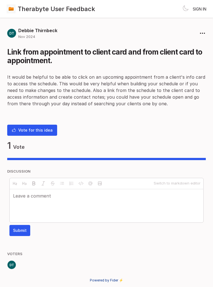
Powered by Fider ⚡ (106, 280)
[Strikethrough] (53, 183)
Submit (20, 230)
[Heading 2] (15, 183)
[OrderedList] (71, 183)
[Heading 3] (24, 183)
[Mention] (90, 183)
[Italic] (43, 183)
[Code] (81, 183)
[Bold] (34, 183)
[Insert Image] (100, 183)
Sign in (199, 9)
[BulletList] (62, 183)
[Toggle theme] (186, 9)
